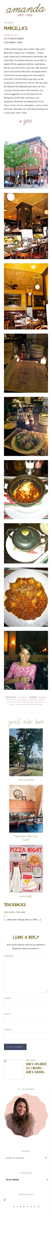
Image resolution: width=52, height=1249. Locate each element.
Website (8, 1030)
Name (8, 998)
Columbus (9, 23)
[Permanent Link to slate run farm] (26, 775)
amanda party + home (26, 10)
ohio (12, 704)
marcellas (27, 702)
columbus (23, 700)
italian (17, 702)
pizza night (26, 896)
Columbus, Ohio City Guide (26, 838)
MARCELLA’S (11, 35)
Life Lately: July (12, 912)
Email (8, 1014)
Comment (9, 956)
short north (29, 704)
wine (40, 704)
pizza (18, 704)
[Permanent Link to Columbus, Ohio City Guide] (26, 832)
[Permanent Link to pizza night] (26, 892)
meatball (39, 702)
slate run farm (26, 779)
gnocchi (33, 700)
